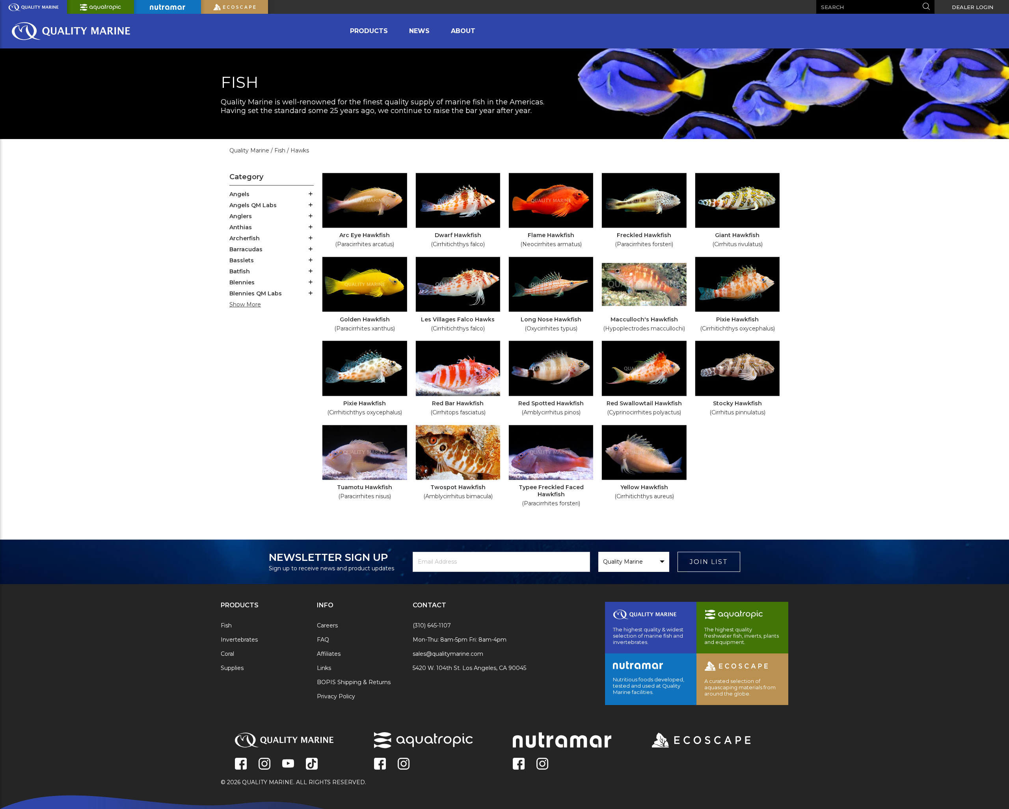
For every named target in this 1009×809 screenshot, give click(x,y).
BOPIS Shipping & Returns (354, 682)
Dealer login (972, 7)
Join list (709, 562)
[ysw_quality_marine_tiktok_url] (312, 764)
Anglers (240, 216)
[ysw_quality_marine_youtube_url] (288, 764)
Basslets (241, 260)
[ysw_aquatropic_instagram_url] (404, 764)
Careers (327, 625)
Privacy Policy (336, 696)
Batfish (239, 271)
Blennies (242, 282)
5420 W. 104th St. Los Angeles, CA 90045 (469, 668)
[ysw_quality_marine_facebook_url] (241, 764)
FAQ (323, 639)
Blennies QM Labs (255, 293)
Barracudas (245, 249)
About (463, 31)
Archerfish (244, 238)
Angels (239, 194)
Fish (226, 625)
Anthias (240, 227)
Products (369, 31)
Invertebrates (239, 639)
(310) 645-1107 (432, 625)
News (419, 31)
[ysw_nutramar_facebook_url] (519, 764)
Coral (227, 653)
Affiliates (329, 653)
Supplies (232, 668)
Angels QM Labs (253, 205)
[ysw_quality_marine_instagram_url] (264, 764)
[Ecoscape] (691, 741)
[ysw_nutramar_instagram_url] (542, 764)
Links (324, 668)
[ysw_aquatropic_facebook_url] (380, 764)
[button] (310, 195)
